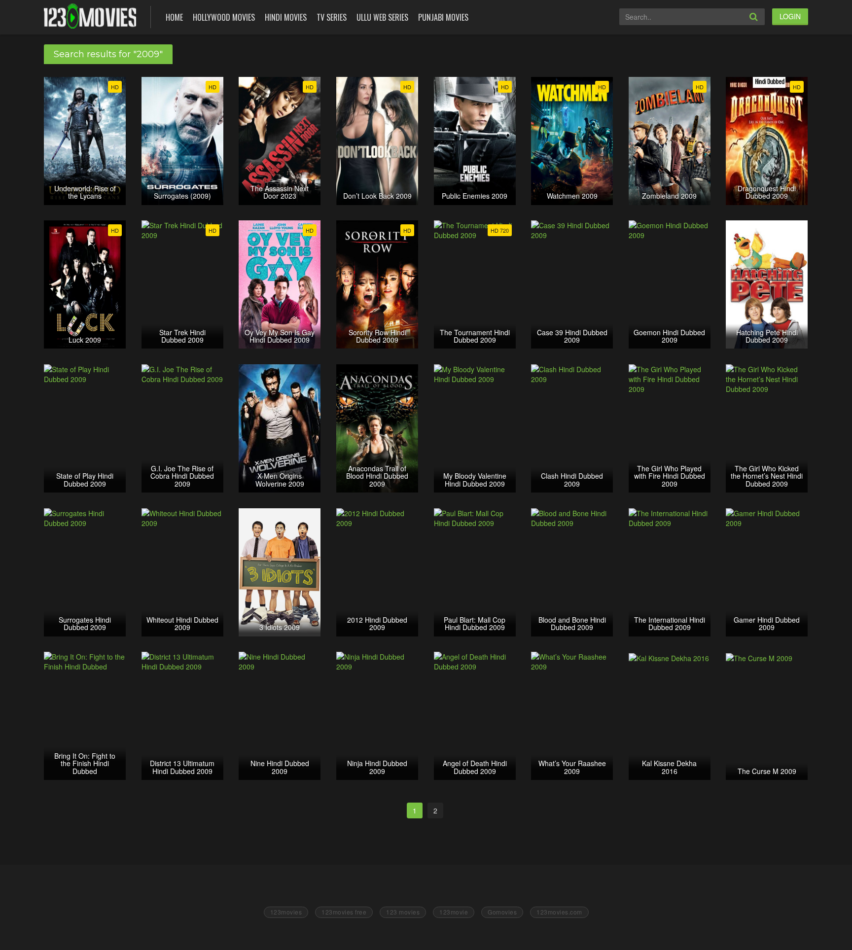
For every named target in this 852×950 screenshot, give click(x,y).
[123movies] (90, 16)
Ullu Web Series (382, 17)
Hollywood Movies (224, 17)
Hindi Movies (286, 17)
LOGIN (790, 16)
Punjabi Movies (443, 17)
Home (174, 17)
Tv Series (332, 17)
